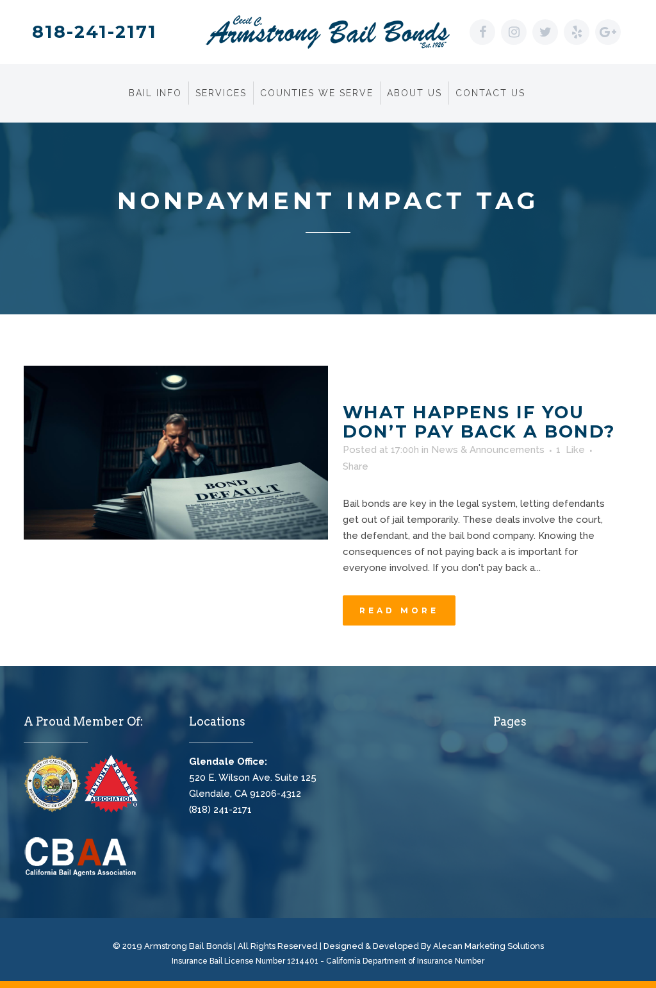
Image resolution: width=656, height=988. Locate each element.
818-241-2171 (94, 31)
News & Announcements (488, 450)
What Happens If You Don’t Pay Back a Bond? (479, 422)
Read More (399, 610)
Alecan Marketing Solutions (488, 946)
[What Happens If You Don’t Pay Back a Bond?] (176, 453)
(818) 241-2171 (220, 809)
